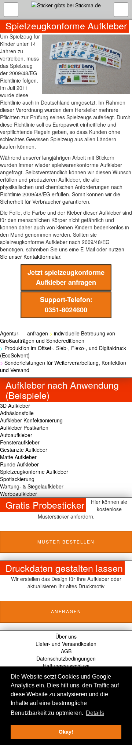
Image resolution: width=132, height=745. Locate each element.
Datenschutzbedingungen (66, 658)
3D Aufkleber (15, 405)
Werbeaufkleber (18, 493)
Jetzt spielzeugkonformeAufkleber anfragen (65, 277)
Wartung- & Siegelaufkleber (31, 486)
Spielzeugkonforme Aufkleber (34, 471)
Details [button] (95, 713)
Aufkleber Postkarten (24, 427)
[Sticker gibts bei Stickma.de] (66, 9)
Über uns (66, 636)
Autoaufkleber (16, 435)
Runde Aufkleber (19, 464)
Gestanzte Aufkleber (23, 449)
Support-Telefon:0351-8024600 (66, 304)
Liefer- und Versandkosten (66, 643)
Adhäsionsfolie (17, 413)
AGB (66, 651)
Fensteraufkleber (20, 442)
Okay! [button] (66, 732)
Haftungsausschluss (66, 665)
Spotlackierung (17, 479)
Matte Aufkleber (18, 457)
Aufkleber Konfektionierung (31, 420)
